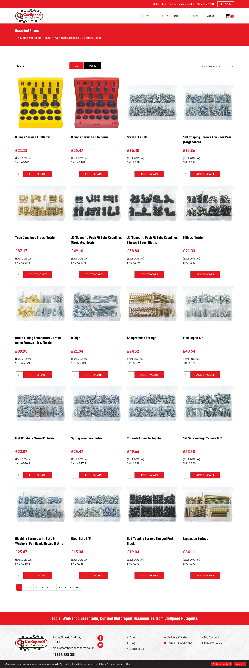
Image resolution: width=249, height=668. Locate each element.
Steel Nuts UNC (137, 137)
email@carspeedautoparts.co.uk (73, 648)
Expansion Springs (195, 538)
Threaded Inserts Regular (144, 438)
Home (146, 15)
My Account (211, 637)
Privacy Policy (213, 643)
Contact (194, 15)
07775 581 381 (206, 4)
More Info (240, 664)
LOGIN (227, 4)
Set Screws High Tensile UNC (202, 438)
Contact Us (137, 648)
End (78, 587)
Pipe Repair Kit (193, 338)
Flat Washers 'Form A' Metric (35, 438)
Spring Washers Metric (87, 438)
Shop (160, 15)
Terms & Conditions (179, 643)
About (212, 15)
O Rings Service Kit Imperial (90, 137)
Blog (177, 15)
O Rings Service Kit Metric (32, 137)
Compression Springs (141, 338)
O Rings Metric (193, 237)
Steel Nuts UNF (81, 538)
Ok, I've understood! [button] (222, 664)
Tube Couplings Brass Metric (35, 237)
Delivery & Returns (179, 637)
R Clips (75, 338)
